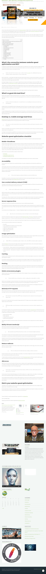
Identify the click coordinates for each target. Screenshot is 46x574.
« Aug (3, 508)
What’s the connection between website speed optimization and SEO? (12, 41)
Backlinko (3, 119)
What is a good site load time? (7, 42)
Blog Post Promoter (22, 400)
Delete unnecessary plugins (7, 52)
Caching (5, 50)
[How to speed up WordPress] (22, 408)
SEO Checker (5, 153)
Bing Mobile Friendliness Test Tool (8, 156)
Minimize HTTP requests (7, 53)
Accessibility (5, 46)
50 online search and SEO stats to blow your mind (37, 412)
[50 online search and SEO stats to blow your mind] (37, 408)
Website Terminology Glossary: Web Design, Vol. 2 (32, 534)
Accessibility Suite (16, 179)
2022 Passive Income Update (29, 536)
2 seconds (28, 72)
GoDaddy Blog (25, 396)
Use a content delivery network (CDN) (8, 47)
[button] (34, 433)
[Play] (3, 486)
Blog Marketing (27, 506)
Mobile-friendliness (6, 45)
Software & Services (28, 521)
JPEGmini (6, 243)
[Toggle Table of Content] (21, 40)
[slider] (33, 441)
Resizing (5, 51)
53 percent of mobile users (35, 31)
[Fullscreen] (42, 441)
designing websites (23, 30)
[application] (34, 433)
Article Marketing (27, 504)
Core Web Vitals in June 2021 (13, 83)
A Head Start (27, 502)
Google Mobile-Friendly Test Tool (8, 155)
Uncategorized (27, 523)
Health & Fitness (27, 514)
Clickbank (26, 508)
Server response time (6, 48)
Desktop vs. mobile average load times (8, 43)
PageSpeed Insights (25, 216)
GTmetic (31, 216)
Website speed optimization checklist (8, 44)
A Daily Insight (27, 500)
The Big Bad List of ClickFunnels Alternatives (32, 528)
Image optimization (6, 49)
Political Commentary (28, 516)
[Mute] (41, 441)
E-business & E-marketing (8, 14)
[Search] (23, 5)
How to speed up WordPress (20, 412)
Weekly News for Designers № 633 (30, 538)
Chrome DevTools (33, 309)
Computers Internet (28, 510)
